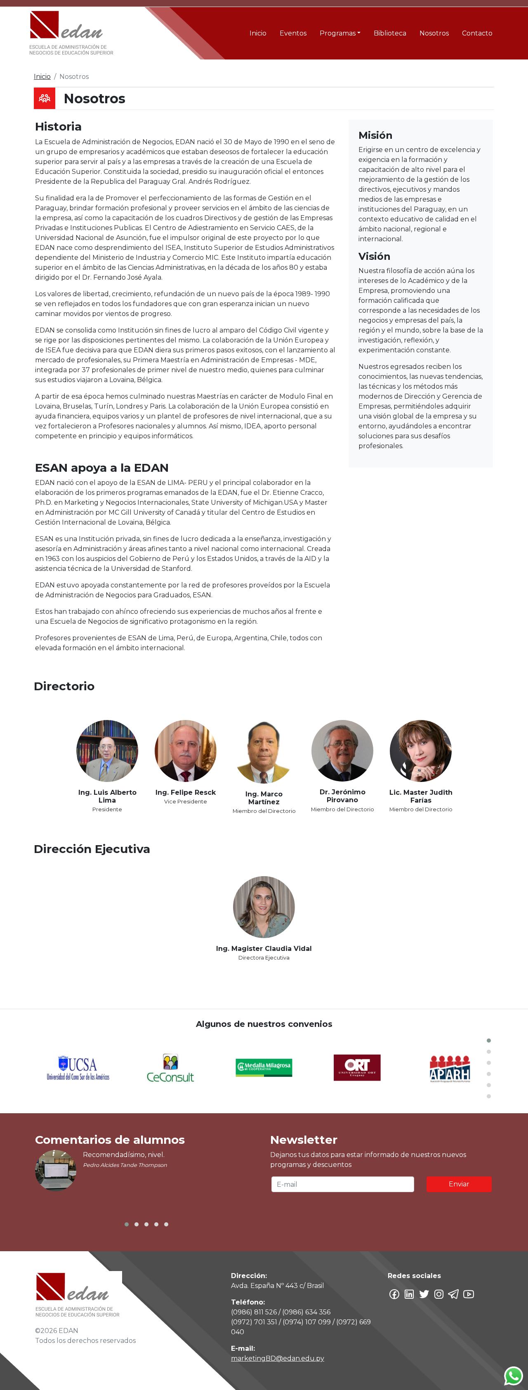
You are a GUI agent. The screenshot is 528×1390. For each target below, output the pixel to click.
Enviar (459, 1184)
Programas (338, 33)
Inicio (258, 33)
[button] (489, 1040)
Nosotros (434, 33)
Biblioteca (390, 33)
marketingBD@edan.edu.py (277, 1358)
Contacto (477, 33)
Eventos (293, 33)
